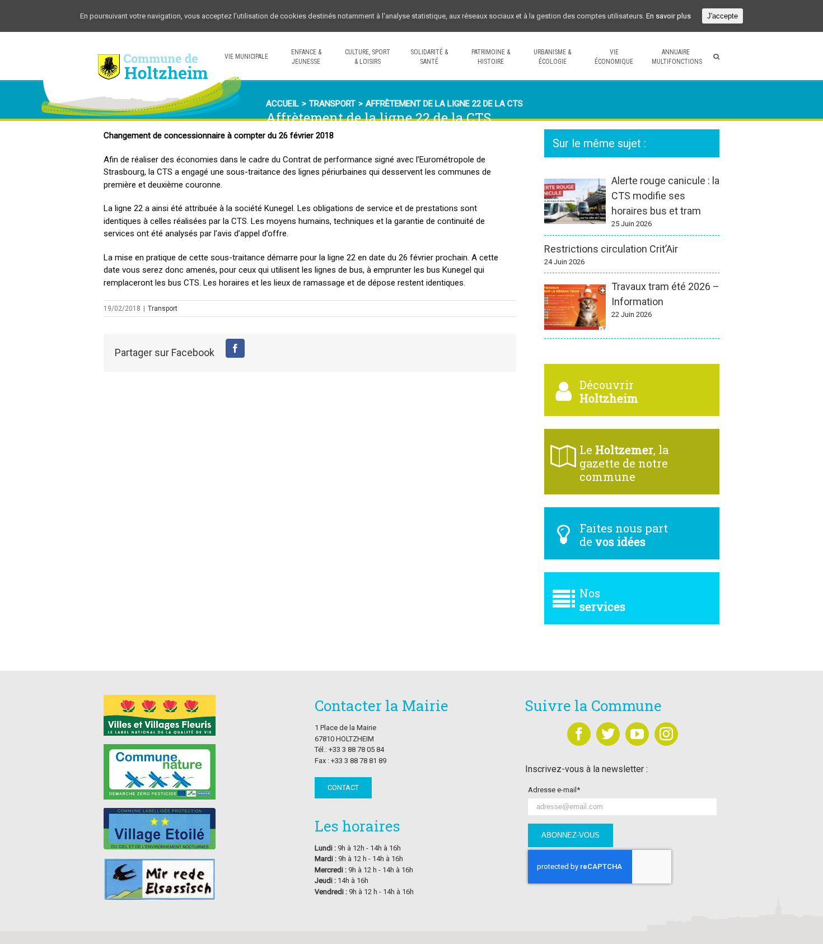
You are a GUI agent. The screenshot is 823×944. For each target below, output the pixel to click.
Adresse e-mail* (554, 790)
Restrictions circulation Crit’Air (611, 249)
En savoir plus (668, 16)
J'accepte (722, 16)
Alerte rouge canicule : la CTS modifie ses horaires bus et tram (665, 196)
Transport (162, 308)
